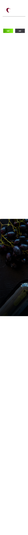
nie (20, 31)
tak (8, 31)
